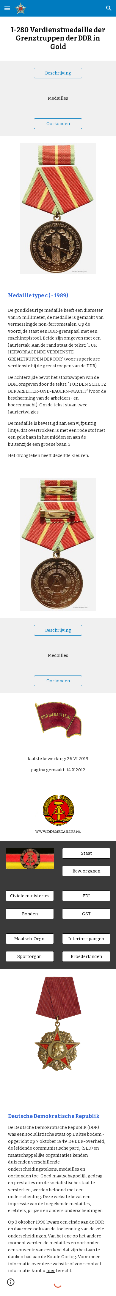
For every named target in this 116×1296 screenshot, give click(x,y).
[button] (7, 8)
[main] (58, 39)
